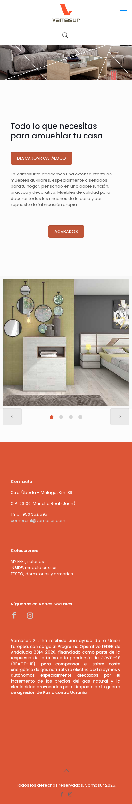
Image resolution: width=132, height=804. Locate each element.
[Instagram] (70, 794)
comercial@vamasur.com (38, 520)
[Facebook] (61, 794)
